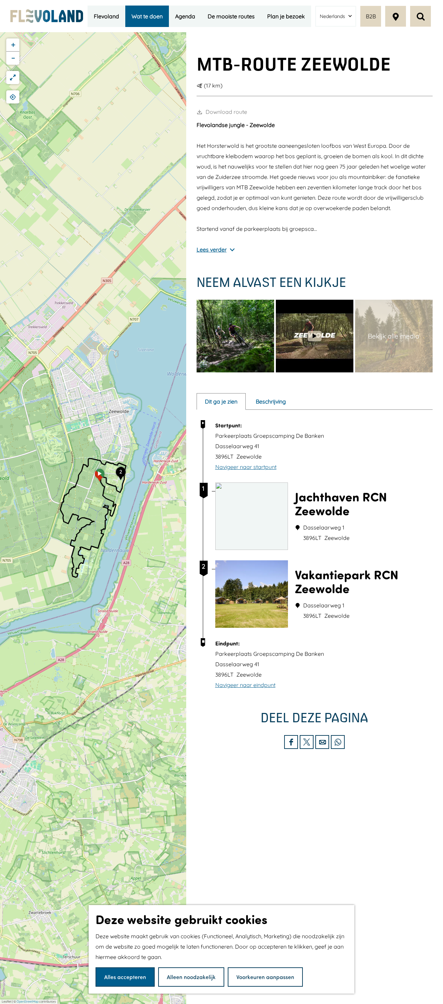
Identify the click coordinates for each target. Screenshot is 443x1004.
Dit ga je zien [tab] (221, 401)
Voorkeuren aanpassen (265, 976)
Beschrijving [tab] (271, 401)
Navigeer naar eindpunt (245, 684)
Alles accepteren (125, 976)
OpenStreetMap (27, 1001)
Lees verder (212, 249)
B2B (371, 16)
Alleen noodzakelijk (191, 976)
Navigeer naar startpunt (246, 466)
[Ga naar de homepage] (46, 15)
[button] (100, 477)
